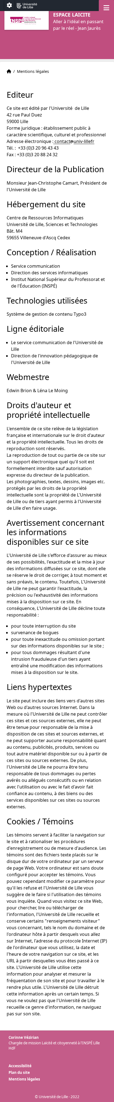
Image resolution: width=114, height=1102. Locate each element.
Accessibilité (20, 1065)
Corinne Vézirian (24, 1037)
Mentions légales (24, 1079)
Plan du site (19, 1072)
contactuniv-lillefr (73, 141)
